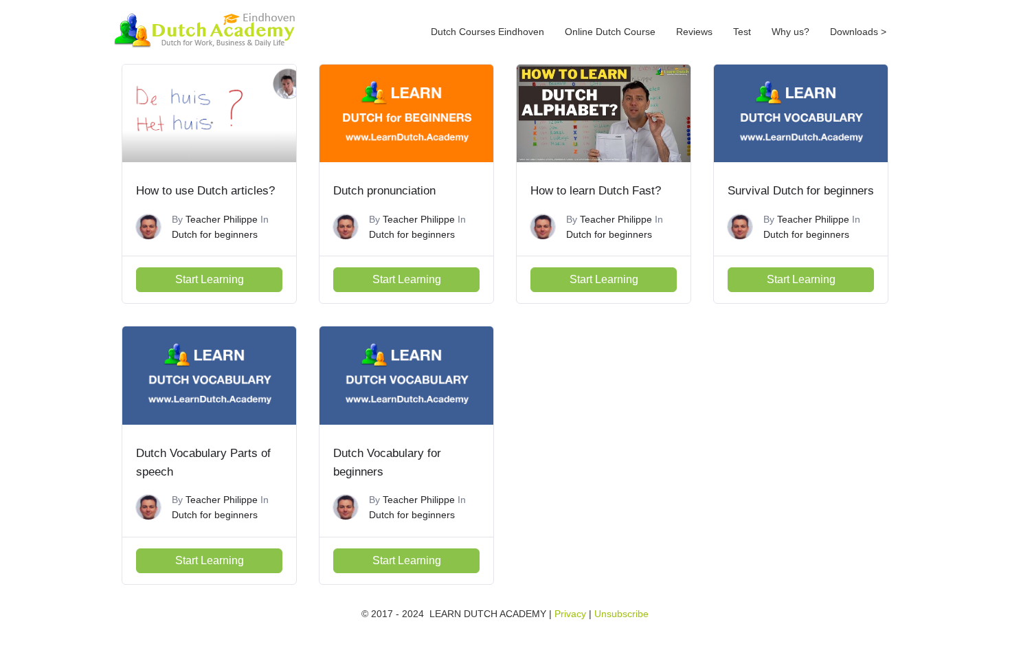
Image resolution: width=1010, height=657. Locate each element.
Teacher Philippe (222, 219)
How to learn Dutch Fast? (595, 190)
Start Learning (209, 279)
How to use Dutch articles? (205, 190)
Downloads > (858, 31)
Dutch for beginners (215, 234)
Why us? (790, 31)
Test (742, 31)
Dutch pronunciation (384, 190)
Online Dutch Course (610, 31)
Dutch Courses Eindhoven (487, 31)
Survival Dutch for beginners (801, 190)
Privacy (570, 613)
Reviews (694, 31)
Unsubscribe (621, 613)
